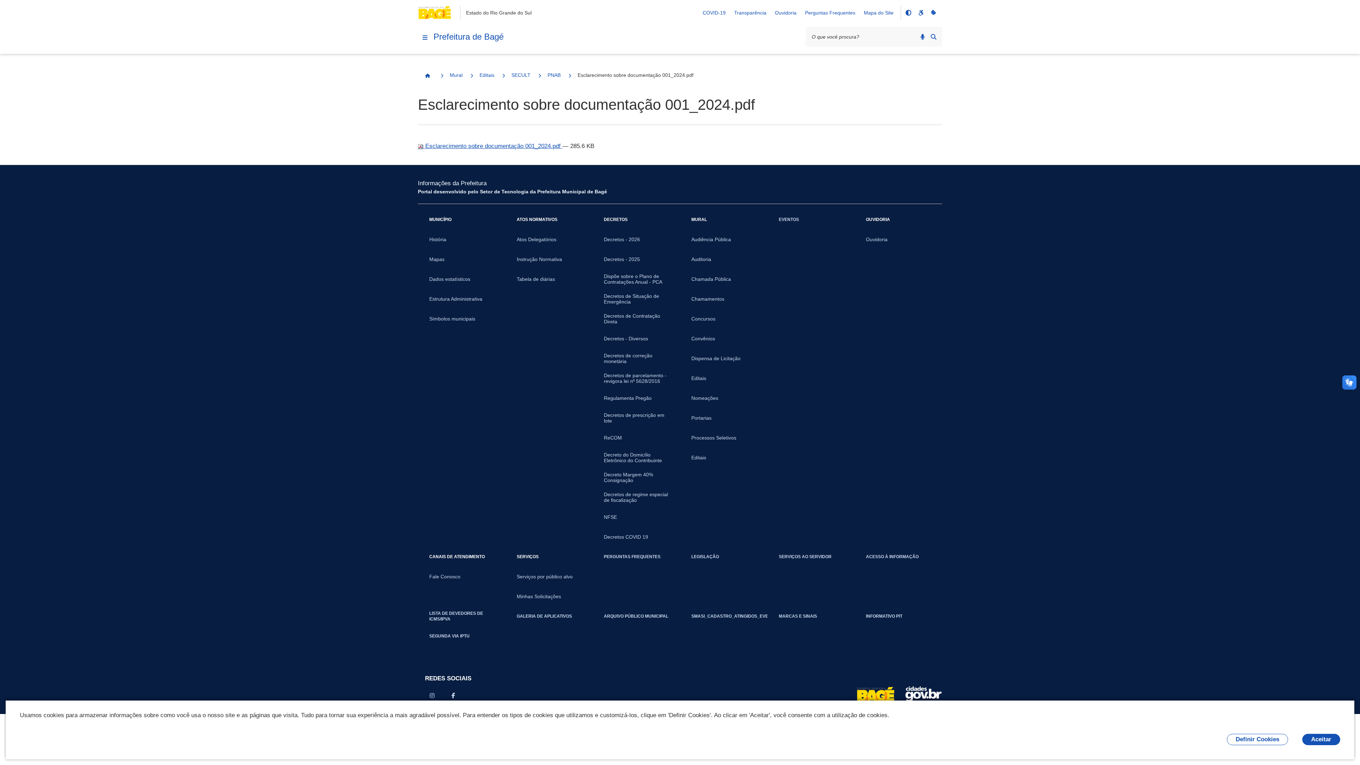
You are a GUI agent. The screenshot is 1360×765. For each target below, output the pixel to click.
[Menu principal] (425, 37)
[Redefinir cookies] (933, 12)
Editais (487, 75)
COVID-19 (714, 13)
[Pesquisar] (933, 36)
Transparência (750, 13)
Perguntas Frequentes (830, 13)
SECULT (521, 75)
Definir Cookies (1257, 739)
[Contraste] (908, 12)
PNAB (554, 75)
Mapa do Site (879, 13)
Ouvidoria (786, 13)
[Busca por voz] (922, 36)
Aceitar (1321, 739)
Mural (456, 75)
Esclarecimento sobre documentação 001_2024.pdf (493, 146)
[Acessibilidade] (920, 12)
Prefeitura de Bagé (469, 36)
